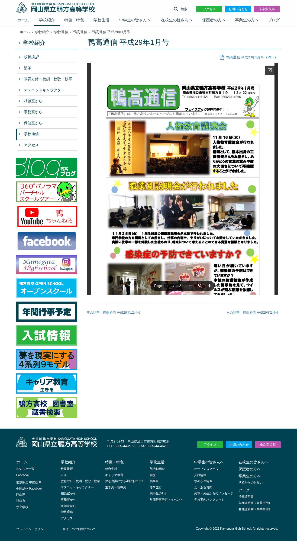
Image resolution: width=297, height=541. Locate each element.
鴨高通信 (80, 32)
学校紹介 (47, 20)
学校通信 (61, 32)
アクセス (209, 9)
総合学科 (111, 469)
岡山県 (20, 494)
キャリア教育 (114, 475)
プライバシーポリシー (31, 529)
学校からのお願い (251, 482)
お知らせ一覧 (25, 469)
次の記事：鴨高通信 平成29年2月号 (252, 312)
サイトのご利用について (79, 529)
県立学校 (22, 507)
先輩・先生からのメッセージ (213, 493)
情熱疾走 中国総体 (28, 482)
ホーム (23, 20)
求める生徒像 (203, 481)
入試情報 (200, 475)
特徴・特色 (74, 20)
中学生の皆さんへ (135, 20)
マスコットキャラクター (44, 90)
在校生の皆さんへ (177, 20)
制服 (153, 475)
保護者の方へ (214, 20)
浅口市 (20, 501)
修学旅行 (156, 487)
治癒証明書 (246, 496)
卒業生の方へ (247, 20)
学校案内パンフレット (209, 499)
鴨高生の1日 (158, 493)
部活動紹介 (157, 469)
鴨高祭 (154, 481)
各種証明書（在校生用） (255, 503)
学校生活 (101, 20)
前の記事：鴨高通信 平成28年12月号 (113, 312)
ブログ (274, 20)
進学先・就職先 (115, 487)
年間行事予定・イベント (166, 499)
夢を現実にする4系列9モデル (125, 481)
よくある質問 (203, 487)
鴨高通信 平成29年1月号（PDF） (252, 57)
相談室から (33, 101)
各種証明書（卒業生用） (255, 509)
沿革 (27, 68)
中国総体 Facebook (29, 488)
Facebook (22, 475)
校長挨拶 (31, 57)
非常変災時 (267, 9)
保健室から (33, 123)
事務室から (33, 112)
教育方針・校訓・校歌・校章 (48, 79)
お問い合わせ (238, 9)
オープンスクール (206, 469)
